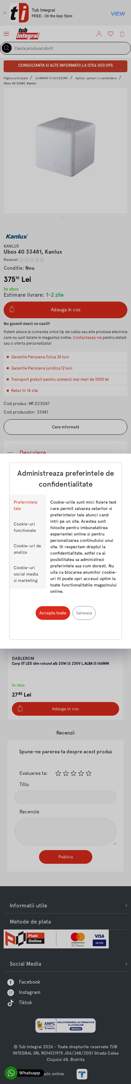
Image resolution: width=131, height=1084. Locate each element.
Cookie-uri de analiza (27, 549)
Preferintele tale (25, 505)
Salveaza (84, 612)
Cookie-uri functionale (25, 527)
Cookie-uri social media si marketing (26, 574)
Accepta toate (52, 612)
